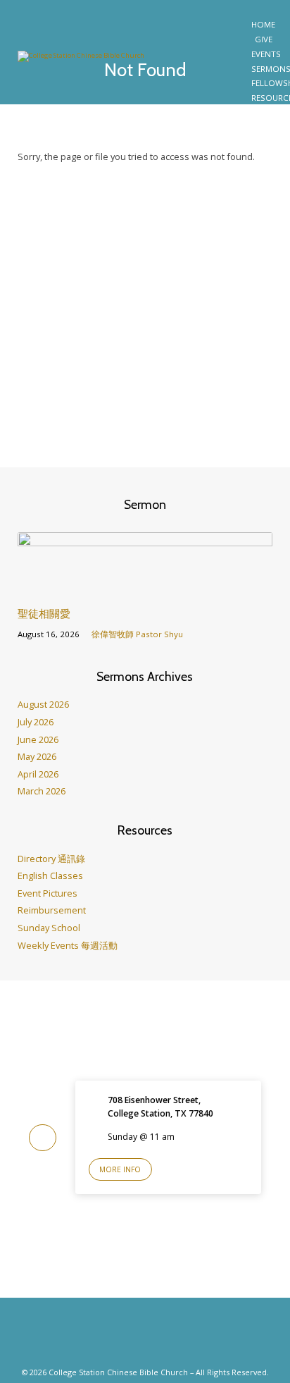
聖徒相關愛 (44, 613)
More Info (120, 1169)
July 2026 (35, 721)
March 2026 (41, 791)
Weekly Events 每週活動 (68, 945)
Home (263, 24)
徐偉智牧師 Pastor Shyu (137, 634)
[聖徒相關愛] (145, 588)
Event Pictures (47, 893)
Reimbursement (52, 910)
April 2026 (38, 774)
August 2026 (43, 704)
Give (263, 39)
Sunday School (49, 927)
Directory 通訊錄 (51, 858)
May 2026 (37, 756)
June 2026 (38, 739)
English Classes (50, 875)
